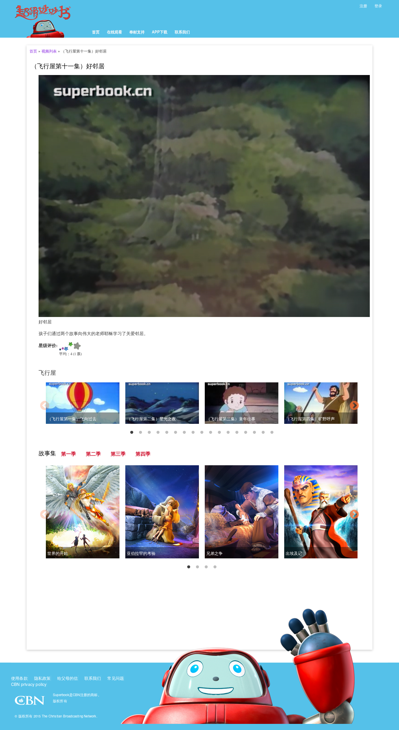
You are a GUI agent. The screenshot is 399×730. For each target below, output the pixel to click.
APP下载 (159, 31)
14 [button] (246, 432)
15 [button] (254, 432)
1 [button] (132, 432)
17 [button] (272, 432)
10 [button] (211, 432)
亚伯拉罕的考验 (141, 553)
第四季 (143, 453)
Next (354, 406)
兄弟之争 (214, 553)
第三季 (118, 453)
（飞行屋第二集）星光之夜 (151, 418)
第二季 (93, 453)
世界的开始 (57, 553)
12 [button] (228, 432)
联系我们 (182, 31)
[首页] (50, 19)
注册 (363, 5)
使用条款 (19, 678)
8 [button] (193, 432)
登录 (378, 5)
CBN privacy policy (29, 684)
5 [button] (167, 432)
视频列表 (49, 51)
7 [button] (184, 432)
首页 (96, 31)
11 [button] (219, 432)
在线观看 (114, 31)
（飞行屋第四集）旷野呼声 (310, 418)
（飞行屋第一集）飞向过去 (71, 418)
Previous (45, 406)
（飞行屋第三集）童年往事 (230, 418)
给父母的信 (67, 678)
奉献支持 (137, 31)
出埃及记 (294, 553)
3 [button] (149, 432)
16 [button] (263, 432)
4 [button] (158, 432)
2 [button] (140, 432)
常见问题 (115, 678)
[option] (199, 406)
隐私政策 (42, 678)
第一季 (68, 453)
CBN (30, 702)
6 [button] (175, 432)
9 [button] (202, 432)
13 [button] (237, 432)
